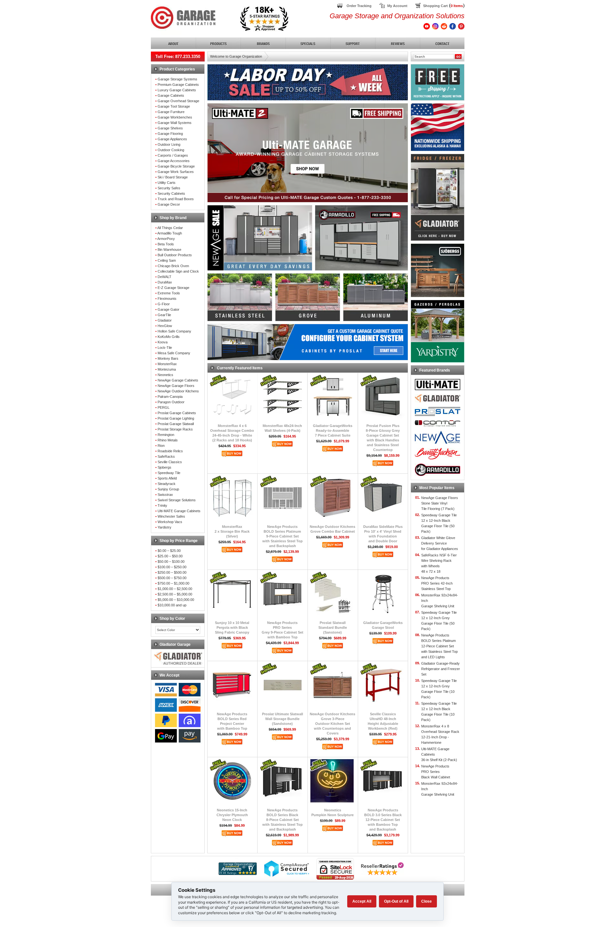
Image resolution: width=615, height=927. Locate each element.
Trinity (162, 505)
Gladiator (165, 320)
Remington (166, 435)
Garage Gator (168, 309)
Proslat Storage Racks (175, 429)
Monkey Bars (168, 358)
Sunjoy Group (168, 489)
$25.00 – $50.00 (170, 556)
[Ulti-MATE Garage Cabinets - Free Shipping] (307, 117)
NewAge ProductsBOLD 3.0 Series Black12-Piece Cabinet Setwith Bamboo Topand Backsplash (383, 819)
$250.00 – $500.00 (172, 572)
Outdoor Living (169, 144)
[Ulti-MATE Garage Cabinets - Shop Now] (307, 172)
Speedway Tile (169, 473)
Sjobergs (164, 467)
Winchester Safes (171, 516)
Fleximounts (167, 298)
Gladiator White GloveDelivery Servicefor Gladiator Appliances (439, 543)
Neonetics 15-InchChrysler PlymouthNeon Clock (232, 815)
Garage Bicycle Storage (176, 166)
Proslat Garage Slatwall (176, 424)
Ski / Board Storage (173, 177)
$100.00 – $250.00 (172, 567)
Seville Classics (170, 462)
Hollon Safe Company (174, 331)
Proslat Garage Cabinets (177, 413)
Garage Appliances (172, 139)
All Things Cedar (170, 228)
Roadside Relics (170, 451)
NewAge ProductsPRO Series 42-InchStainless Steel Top (437, 583)
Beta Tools (166, 244)
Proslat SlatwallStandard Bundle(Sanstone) (332, 627)
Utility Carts (167, 183)
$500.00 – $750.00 (172, 578)
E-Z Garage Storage (173, 288)
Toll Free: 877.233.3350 (177, 56)
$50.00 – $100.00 (171, 561)
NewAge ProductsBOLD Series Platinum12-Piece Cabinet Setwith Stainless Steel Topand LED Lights (439, 646)
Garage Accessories (174, 161)
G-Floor (164, 304)
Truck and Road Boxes (176, 199)
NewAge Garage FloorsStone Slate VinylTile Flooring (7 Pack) (439, 503)
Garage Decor (169, 204)
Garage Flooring (170, 133)
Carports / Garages (173, 155)
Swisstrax (165, 494)
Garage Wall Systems (175, 123)
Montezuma (167, 369)
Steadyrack (167, 484)
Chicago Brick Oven (173, 266)
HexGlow (165, 326)
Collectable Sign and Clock (178, 271)
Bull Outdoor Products (175, 255)
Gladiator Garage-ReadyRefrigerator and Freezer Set (440, 668)
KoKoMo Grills (169, 337)
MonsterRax (167, 364)
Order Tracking (359, 6)
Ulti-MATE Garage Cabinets (179, 511)
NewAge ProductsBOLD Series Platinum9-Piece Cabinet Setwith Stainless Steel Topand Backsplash (282, 536)
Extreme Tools (169, 293)
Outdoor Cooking (171, 150)
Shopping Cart (435, 6)
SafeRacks (166, 456)
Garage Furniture (171, 112)
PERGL (163, 407)
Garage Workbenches (175, 117)
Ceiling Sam (167, 260)
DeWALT (164, 277)
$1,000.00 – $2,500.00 (175, 589)
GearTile (164, 315)
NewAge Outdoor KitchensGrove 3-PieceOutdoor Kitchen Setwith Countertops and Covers (332, 723)
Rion (161, 445)
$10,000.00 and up (172, 605)
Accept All (361, 901)
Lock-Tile (165, 347)
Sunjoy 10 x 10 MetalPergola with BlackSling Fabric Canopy (232, 627)
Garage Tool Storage (174, 106)
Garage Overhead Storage (178, 101)
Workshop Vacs (170, 522)
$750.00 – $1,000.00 (173, 583)
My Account (397, 6)
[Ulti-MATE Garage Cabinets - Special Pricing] (307, 200)
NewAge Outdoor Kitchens (178, 391)
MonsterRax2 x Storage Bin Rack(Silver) (232, 531)
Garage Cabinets (171, 95)
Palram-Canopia (170, 396)
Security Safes (169, 188)
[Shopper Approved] (237, 873)
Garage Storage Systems (177, 79)
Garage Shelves (170, 128)
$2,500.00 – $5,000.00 (175, 594)
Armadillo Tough (169, 233)
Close (426, 901)
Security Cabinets (171, 193)
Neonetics (165, 375)
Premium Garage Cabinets (178, 84)
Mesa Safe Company (174, 353)
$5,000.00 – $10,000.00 (176, 600)
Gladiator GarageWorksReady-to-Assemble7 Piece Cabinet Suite (332, 430)
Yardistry (164, 527)
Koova (163, 342)
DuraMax (165, 282)
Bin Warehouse (169, 249)
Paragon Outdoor (171, 402)
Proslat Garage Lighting (176, 418)
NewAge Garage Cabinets (178, 380)
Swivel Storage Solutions (177, 500)
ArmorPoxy (166, 239)
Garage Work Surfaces (176, 172)
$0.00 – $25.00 (169, 551)
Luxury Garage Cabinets (177, 90)
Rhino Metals (168, 440)
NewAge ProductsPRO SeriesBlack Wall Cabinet (435, 771)
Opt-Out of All (396, 901)
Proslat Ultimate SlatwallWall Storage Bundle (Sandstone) (282, 719)
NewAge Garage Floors (176, 386)
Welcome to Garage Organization (236, 56)
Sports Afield (167, 478)
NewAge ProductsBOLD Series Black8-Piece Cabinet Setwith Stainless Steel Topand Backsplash (282, 819)
